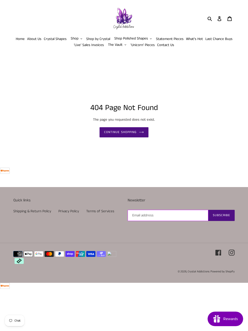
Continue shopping (120, 132)
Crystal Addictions (198, 271)
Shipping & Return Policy (32, 211)
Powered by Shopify (222, 271)
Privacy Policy (68, 211)
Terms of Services (100, 211)
